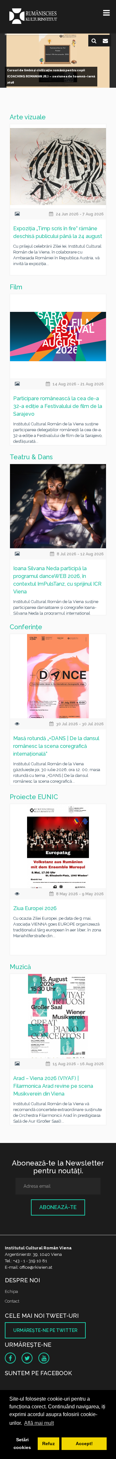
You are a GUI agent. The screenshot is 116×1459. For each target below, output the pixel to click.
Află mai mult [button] (39, 1423)
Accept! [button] (84, 1443)
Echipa (11, 1291)
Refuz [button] (48, 1443)
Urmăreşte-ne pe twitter (45, 1330)
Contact (12, 1301)
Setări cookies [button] (22, 1443)
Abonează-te (58, 1207)
